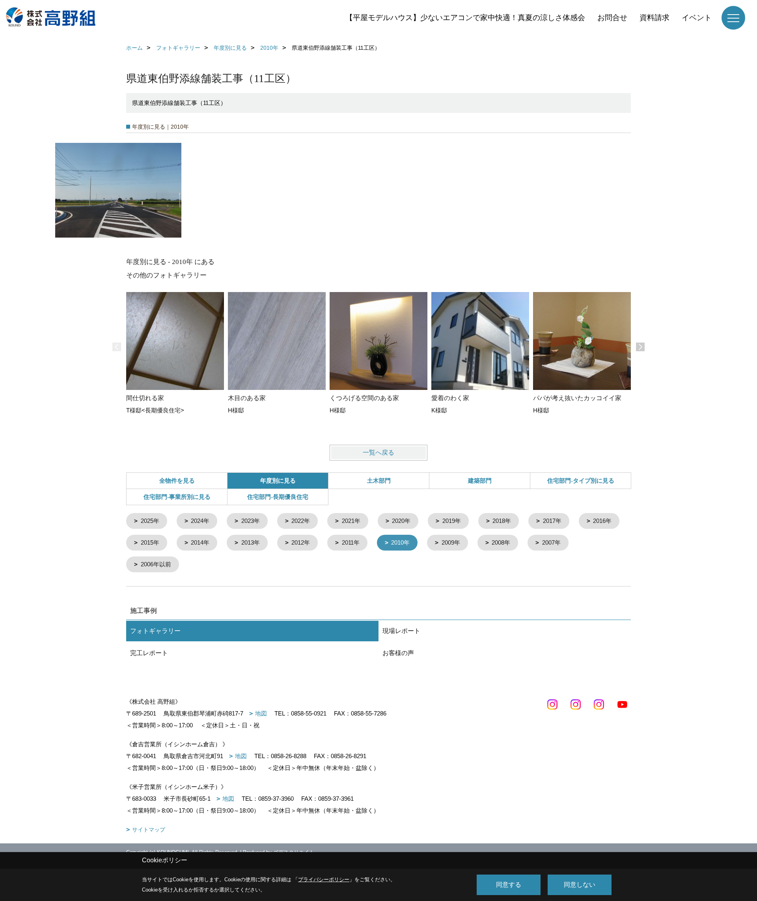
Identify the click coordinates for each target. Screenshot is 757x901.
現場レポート (401, 631)
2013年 (250, 542)
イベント (697, 17)
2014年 (200, 542)
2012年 (300, 542)
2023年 (250, 520)
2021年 (351, 520)
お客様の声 (398, 653)
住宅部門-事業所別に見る (177, 497)
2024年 (200, 520)
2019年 (451, 520)
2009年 (451, 542)
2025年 (150, 520)
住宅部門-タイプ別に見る (580, 481)
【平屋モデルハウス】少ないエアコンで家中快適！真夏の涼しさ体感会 (465, 17)
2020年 (401, 520)
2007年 (551, 542)
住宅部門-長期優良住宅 (277, 497)
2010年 (400, 542)
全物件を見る (177, 481)
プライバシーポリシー (323, 879)
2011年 (351, 542)
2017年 (552, 520)
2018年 (501, 520)
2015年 (150, 542)
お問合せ (612, 17)
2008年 (501, 542)
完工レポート (149, 653)
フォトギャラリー (155, 631)
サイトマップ (148, 829)
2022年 (300, 520)
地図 (261, 713)
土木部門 (379, 481)
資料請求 (654, 17)
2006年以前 (156, 564)
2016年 (602, 520)
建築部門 (480, 481)
